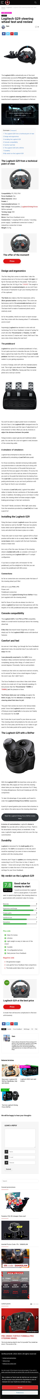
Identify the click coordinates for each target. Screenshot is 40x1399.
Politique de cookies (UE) (9, 1363)
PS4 (36, 1029)
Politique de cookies (20, 1396)
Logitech (9, 7)
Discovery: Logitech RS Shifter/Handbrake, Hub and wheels (9, 1081)
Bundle (9, 1029)
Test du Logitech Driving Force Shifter (10, 1106)
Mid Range (26, 1029)
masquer (13, 130)
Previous (3, 1318)
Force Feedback (17, 1029)
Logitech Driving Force (30, 207)
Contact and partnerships (9, 1358)
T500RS (25, 284)
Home (3, 7)
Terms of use (6, 1361)
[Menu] (2, 2)
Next (37, 1318)
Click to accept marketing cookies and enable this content (20, 114)
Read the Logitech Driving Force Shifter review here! (20, 817)
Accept (20, 1387)
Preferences (20, 1392)
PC (32, 1029)
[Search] (35, 2)
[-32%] (20, 980)
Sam (7, 26)
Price (12, 261)
